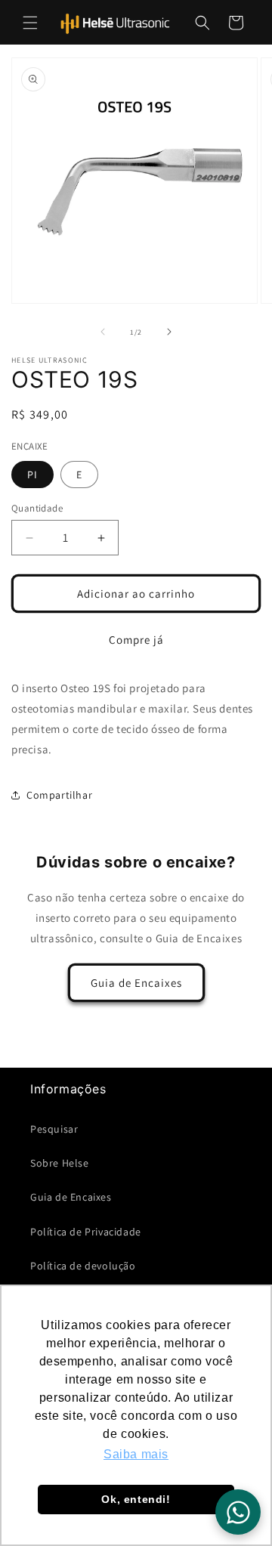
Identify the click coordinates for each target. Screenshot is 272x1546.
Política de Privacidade (85, 1231)
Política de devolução (83, 1265)
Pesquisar (54, 1129)
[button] (30, 22)
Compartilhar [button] (59, 795)
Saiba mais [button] (136, 1454)
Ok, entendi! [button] (135, 1499)
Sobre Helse (59, 1163)
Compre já (136, 639)
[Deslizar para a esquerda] (102, 331)
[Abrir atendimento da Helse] (238, 1512)
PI (32, 474)
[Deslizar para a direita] (169, 331)
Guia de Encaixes (136, 983)
